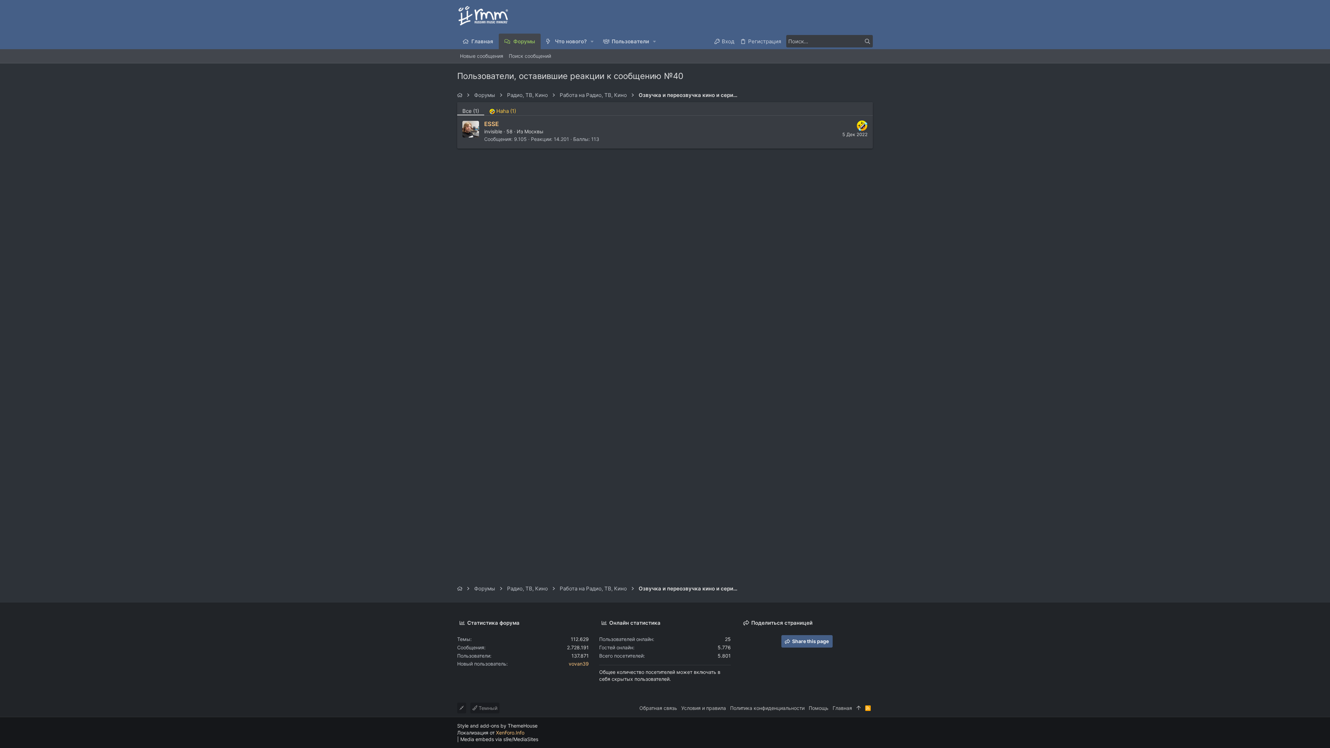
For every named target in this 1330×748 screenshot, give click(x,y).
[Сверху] (858, 708)
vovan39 (579, 664)
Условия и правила (703, 708)
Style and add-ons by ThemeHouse (497, 726)
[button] (592, 41)
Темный (487, 708)
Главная (842, 708)
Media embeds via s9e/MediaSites (499, 739)
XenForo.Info (510, 733)
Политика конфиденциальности (767, 708)
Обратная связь (658, 708)
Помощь (818, 708)
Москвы (533, 131)
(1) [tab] (470, 111)
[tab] (502, 108)
